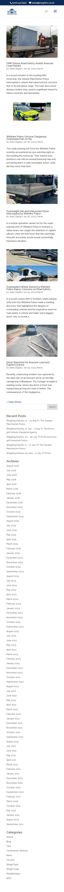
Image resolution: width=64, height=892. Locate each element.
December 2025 (14, 502)
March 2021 (12, 764)
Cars (8, 846)
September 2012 (14, 824)
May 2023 (11, 645)
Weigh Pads (12, 864)
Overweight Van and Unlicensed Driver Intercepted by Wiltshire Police (27, 212)
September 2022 (15, 682)
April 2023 (11, 649)
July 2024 (11, 581)
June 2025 (11, 530)
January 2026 (13, 498)
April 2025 (11, 539)
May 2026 (11, 479)
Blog (8, 841)
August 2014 (12, 819)
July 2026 (11, 470)
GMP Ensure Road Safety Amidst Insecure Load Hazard (29, 64)
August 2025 (12, 521)
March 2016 (12, 801)
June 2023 (11, 640)
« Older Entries (13, 402)
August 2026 (12, 466)
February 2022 (13, 714)
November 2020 (14, 783)
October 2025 (13, 512)
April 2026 (11, 484)
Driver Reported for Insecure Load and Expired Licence (27, 363)
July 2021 (11, 746)
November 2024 (14, 562)
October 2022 (13, 677)
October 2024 (13, 567)
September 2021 (14, 737)
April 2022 (11, 705)
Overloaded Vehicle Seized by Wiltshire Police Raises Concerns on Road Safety (28, 288)
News (40, 68)
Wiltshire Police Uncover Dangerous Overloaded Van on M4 (26, 137)
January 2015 (12, 815)
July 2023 (11, 636)
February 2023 (13, 659)
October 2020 (13, 787)
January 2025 (13, 553)
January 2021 (12, 773)
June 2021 (11, 751)
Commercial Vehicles (17, 850)
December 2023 (14, 613)
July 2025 (11, 525)
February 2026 (13, 493)
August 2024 (12, 576)
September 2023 (15, 627)
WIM (8, 878)
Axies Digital (16, 68)
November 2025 (14, 507)
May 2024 (11, 590)
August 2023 (12, 631)
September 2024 (15, 571)
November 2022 (14, 672)
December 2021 (14, 723)
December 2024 (14, 558)
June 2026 (11, 475)
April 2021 (11, 760)
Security (10, 860)
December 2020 (14, 778)
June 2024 (11, 585)
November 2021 (14, 728)
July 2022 (11, 691)
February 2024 (13, 604)
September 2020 (15, 792)
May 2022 (11, 700)
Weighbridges (13, 873)
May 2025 (11, 535)
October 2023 (13, 622)
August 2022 (12, 686)
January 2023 (13, 663)
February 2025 (13, 548)
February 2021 (13, 769)
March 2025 (12, 544)
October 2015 (13, 806)
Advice (9, 837)
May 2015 (11, 810)
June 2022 (11, 695)
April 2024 (11, 594)
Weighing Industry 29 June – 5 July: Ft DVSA (28, 453)
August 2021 (12, 741)
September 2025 (15, 516)
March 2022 (12, 709)
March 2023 (12, 654)
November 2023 (14, 617)
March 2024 (12, 599)
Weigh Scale (12, 869)
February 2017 (13, 796)
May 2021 (11, 755)
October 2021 (13, 732)
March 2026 (12, 489)
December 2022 (14, 668)
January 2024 (13, 608)
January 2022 (13, 718)
